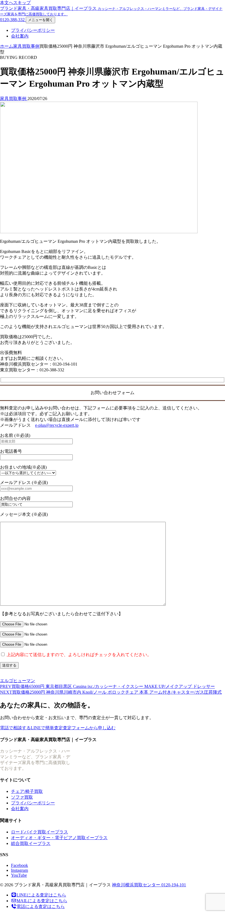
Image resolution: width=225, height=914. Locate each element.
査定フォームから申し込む (89, 727)
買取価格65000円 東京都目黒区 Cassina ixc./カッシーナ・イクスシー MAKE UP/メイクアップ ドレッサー (107, 686)
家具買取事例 (26, 46)
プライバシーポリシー (33, 30)
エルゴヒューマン (17, 680)
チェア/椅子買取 (27, 791)
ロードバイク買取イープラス (39, 832)
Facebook (19, 865)
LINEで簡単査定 (47, 727)
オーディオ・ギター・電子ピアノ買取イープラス (59, 837)
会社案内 (20, 36)
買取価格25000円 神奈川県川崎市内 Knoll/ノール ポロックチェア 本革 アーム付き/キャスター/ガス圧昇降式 (111, 692)
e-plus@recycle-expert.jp (56, 425)
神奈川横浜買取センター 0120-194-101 (149, 884)
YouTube (19, 875)
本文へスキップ (15, 2)
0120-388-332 (13, 19)
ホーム (6, 46)
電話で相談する (15, 727)
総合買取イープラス (30, 843)
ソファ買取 (22, 797)
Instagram (19, 870)
